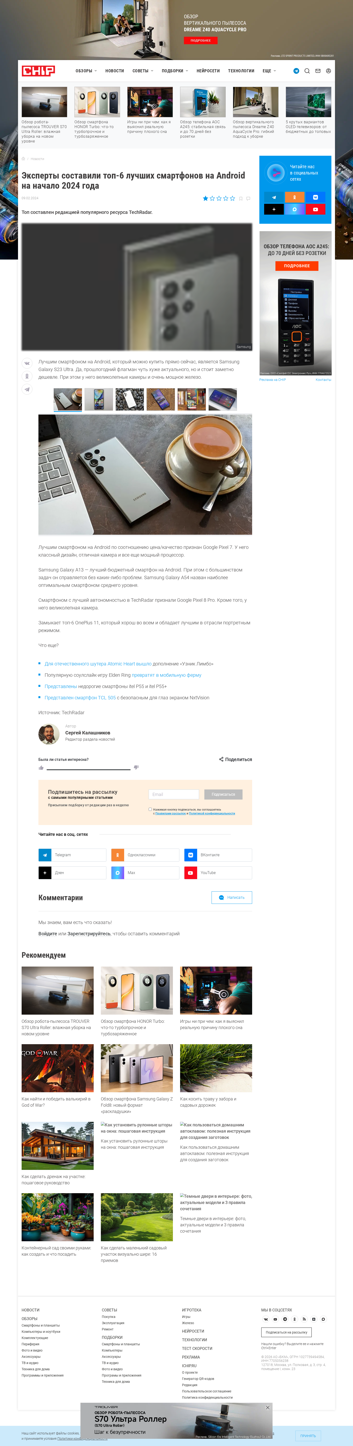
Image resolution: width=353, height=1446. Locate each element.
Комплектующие (35, 1338)
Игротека (191, 1310)
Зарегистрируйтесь (88, 934)
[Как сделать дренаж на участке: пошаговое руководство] (58, 1146)
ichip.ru (189, 1366)
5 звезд (232, 198)
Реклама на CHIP (272, 380)
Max (131, 872)
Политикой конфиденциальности (212, 813)
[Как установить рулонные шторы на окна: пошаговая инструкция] (137, 1128)
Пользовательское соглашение (206, 1391)
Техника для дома (36, 1369)
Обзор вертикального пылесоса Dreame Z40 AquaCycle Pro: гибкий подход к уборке (253, 129)
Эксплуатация (113, 1323)
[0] (136, 767)
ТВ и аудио (30, 1363)
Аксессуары (31, 1357)
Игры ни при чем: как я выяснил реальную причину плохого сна (149, 127)
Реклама (191, 1357)
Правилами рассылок (170, 813)
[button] (242, 472)
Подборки (172, 70)
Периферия (30, 1344)
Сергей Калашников (87, 733)
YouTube (208, 872)
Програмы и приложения (121, 1375)
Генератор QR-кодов (198, 1379)
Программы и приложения (43, 1375)
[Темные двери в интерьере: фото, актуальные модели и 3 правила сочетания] (216, 1202)
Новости (114, 70)
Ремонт (108, 1329)
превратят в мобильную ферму (166, 675)
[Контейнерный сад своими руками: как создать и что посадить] (58, 1217)
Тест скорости (197, 1348)
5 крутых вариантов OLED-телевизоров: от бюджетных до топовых (308, 127)
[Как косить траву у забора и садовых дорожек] (216, 1068)
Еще (267, 70)
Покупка (109, 1317)
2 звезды (212, 198)
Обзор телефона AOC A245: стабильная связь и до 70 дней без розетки (203, 129)
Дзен (59, 872)
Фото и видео (32, 1350)
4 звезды (225, 198)
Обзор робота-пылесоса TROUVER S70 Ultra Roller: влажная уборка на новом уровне (44, 131)
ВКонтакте (210, 855)
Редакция (189, 1385)
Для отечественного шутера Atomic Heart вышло (98, 664)
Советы (141, 70)
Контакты (323, 380)
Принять (308, 1436)
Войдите (47, 934)
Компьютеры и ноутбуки (41, 1332)
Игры (186, 1317)
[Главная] (23, 159)
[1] (41, 767)
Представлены (61, 686)
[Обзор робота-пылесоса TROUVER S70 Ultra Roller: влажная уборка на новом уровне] (58, 991)
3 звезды (219, 198)
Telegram (63, 855)
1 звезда (206, 198)
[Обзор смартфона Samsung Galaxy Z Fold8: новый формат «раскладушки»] (137, 1068)
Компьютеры (112, 1350)
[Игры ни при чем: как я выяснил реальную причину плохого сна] (216, 991)
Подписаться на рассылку (286, 1332)
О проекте (190, 1372)
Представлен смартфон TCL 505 (80, 698)
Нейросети (208, 70)
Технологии (241, 70)
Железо (188, 1323)
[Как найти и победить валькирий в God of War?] (58, 1068)
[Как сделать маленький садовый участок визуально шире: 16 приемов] (137, 1217)
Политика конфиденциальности (207, 1397)
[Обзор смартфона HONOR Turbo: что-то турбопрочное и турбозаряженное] (137, 991)
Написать (236, 897)
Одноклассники (141, 855)
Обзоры (84, 70)
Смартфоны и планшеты (41, 1325)
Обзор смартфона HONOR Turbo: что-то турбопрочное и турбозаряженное (94, 129)
